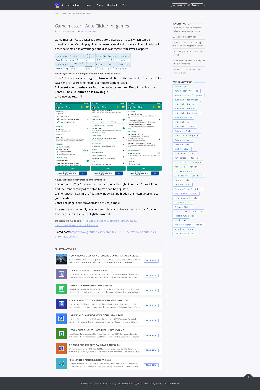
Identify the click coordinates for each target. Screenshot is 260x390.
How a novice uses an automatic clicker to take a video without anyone (187, 29)
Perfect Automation (185, 215)
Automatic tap (182, 140)
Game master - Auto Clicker (189, 175)
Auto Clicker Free (183, 117)
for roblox (180, 166)
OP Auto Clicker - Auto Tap (188, 211)
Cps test (112, 5)
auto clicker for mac (185, 104)
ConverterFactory (171, 383)
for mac (179, 162)
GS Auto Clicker (182, 184)
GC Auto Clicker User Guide (184, 36)
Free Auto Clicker (183, 171)
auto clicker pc (182, 122)
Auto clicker (70, 5)
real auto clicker (183, 224)
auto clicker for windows (187, 113)
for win (193, 166)
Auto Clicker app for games (188, 95)
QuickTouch (181, 220)
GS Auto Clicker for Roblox (188, 189)
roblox (199, 224)
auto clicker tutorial (184, 126)
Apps (100, 5)
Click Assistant (182, 149)
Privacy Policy (155, 383)
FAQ (124, 5)
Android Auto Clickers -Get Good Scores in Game (187, 71)
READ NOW (151, 261)
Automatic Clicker (183, 131)
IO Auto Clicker (183, 202)
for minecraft (194, 162)
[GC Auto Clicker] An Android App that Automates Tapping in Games (188, 44)
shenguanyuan (89, 32)
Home (89, 5)
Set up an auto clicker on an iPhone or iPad (188, 53)
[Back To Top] (248, 377)
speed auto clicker (184, 229)
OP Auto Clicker (183, 207)
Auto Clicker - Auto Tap (186, 91)
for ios (194, 158)
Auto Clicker (181, 86)
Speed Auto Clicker (184, 233)
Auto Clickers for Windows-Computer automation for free (189, 62)
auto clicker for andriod (186, 99)
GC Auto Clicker (182, 180)
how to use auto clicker (186, 198)
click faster (180, 153)
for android (180, 158)
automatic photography (186, 135)
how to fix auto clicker (186, 193)
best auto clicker (183, 144)
